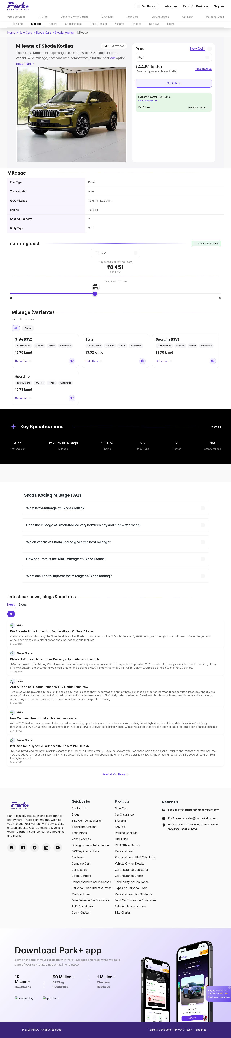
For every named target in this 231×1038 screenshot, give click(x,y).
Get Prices (144, 107)
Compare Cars (81, 863)
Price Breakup (98, 23)
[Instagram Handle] (11, 847)
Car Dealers (80, 869)
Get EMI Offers (197, 107)
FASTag (120, 827)
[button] (115, 634)
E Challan (121, 820)
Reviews (154, 23)
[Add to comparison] (72, 361)
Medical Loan (81, 894)
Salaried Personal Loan (130, 906)
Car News (78, 857)
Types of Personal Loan (131, 888)
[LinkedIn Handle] (46, 847)
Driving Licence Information (90, 845)
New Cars (25, 32)
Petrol (28, 328)
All (16, 328)
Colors (53, 23)
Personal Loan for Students (133, 894)
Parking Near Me (126, 833)
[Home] (18, 6)
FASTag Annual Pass (85, 851)
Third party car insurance (132, 882)
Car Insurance (124, 814)
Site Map (201, 1029)
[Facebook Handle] (23, 847)
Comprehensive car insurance (91, 882)
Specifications (73, 23)
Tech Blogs (79, 833)
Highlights (17, 23)
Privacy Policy (183, 1029)
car (112, 58)
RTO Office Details (127, 845)
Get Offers (173, 83)
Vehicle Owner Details (129, 863)
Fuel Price (121, 839)
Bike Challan (123, 912)
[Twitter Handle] (34, 847)
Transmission (27, 319)
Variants (119, 23)
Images (136, 23)
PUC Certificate (82, 906)
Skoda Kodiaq (64, 32)
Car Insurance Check (129, 876)
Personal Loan (124, 851)
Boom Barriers (81, 876)
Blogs (75, 814)
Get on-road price (208, 243)
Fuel (14, 319)
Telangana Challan (84, 827)
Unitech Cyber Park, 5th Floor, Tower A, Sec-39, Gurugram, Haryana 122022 (193, 826)
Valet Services (81, 839)
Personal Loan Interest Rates (92, 888)
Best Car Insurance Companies (135, 900)
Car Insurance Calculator (131, 869)
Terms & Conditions (159, 1029)
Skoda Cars (43, 32)
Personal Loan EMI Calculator (135, 857)
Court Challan (81, 912)
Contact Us (79, 808)
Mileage (36, 23)
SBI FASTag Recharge (87, 820)
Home (11, 32)
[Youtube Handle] (57, 847)
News (170, 23)
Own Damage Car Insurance (91, 900)
